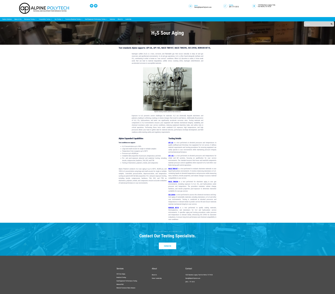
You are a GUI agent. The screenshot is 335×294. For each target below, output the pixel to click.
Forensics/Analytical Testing (73, 19)
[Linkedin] (95, 5)
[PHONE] (225, 6)
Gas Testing (58, 19)
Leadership (128, 19)
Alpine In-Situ (18, 19)
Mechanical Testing (29, 19)
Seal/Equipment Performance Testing (95, 19)
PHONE (231, 5)
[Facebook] (91, 5)
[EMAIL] (190, 6)
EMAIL (196, 5)
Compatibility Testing (44, 19)
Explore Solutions (7, 19)
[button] (30, 19)
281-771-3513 (234, 7)
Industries (112, 19)
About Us (120, 19)
